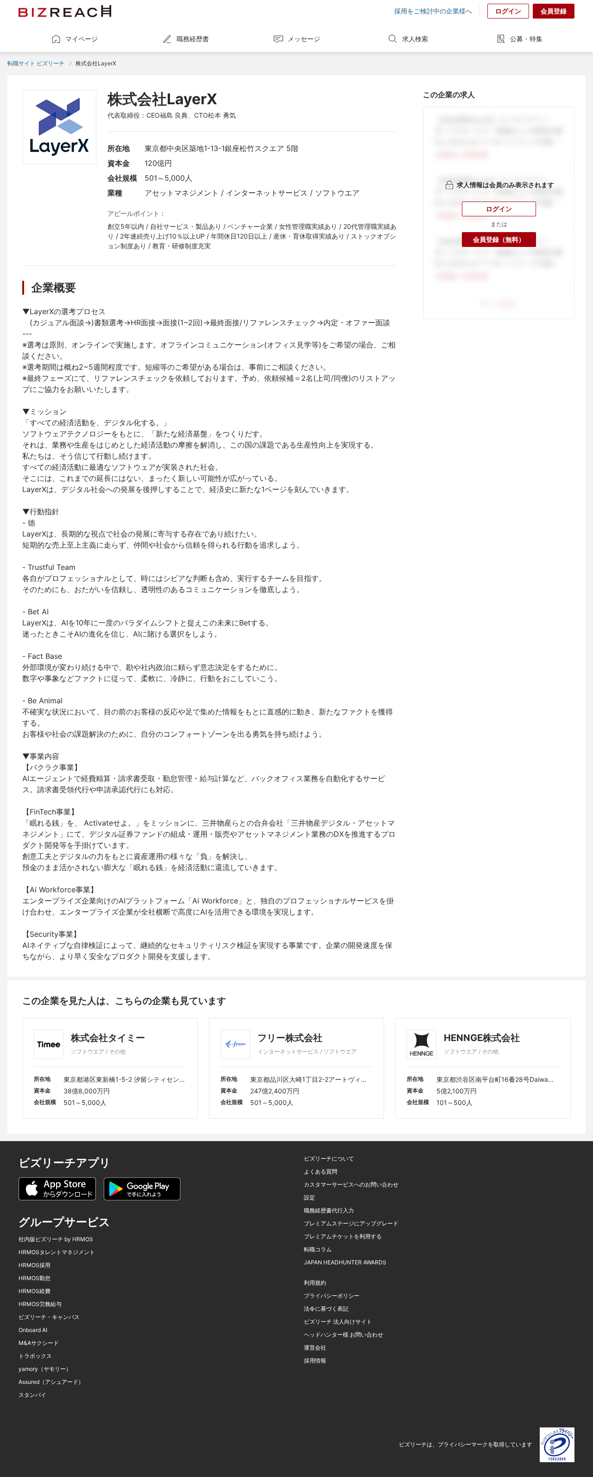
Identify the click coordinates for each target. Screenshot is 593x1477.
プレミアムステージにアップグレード (351, 1223)
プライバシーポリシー (332, 1296)
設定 (309, 1197)
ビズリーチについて (329, 1158)
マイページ (81, 39)
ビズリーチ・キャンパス (49, 1317)
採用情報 (315, 1360)
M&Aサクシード (39, 1343)
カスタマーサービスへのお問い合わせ (351, 1184)
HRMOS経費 (34, 1291)
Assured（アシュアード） (51, 1382)
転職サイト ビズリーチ (35, 63)
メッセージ (304, 39)
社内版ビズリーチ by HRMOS (56, 1239)
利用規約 (315, 1283)
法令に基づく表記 (326, 1309)
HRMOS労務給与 (40, 1304)
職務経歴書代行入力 (329, 1210)
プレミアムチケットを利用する (343, 1236)
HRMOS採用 (34, 1265)
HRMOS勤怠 (34, 1278)
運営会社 (315, 1348)
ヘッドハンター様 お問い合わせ (343, 1335)
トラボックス (35, 1356)
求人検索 (415, 39)
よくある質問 (320, 1171)
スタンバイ (32, 1395)
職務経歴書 (193, 39)
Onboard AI (33, 1330)
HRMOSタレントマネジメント (57, 1252)
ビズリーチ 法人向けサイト (338, 1322)
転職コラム (318, 1249)
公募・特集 (526, 39)
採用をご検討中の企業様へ (433, 11)
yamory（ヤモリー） (45, 1369)
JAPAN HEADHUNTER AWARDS (345, 1262)
